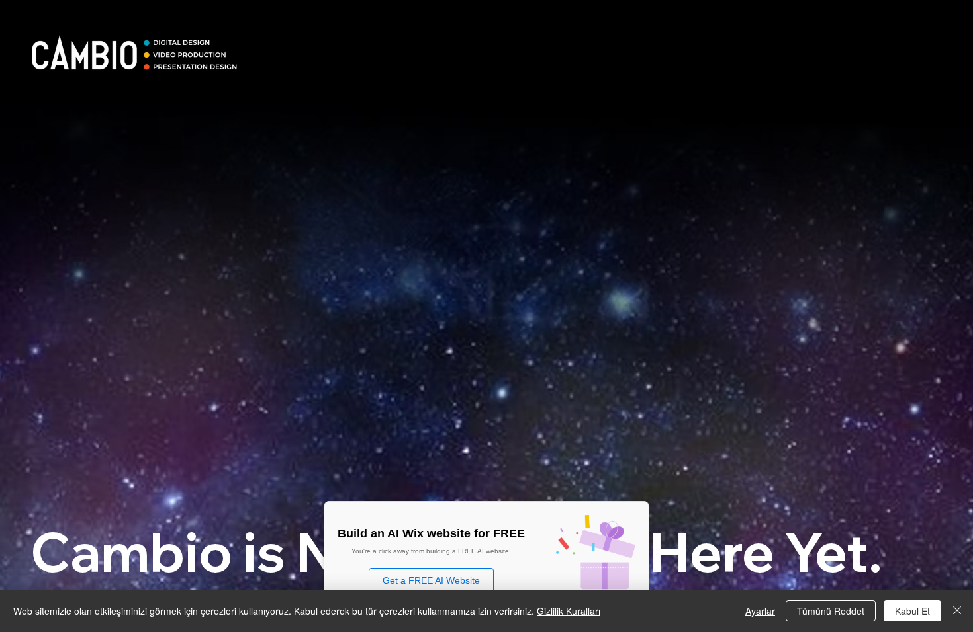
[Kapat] (957, 610)
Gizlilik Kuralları (568, 610)
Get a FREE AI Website (431, 580)
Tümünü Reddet (830, 610)
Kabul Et (912, 610)
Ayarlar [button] (760, 610)
